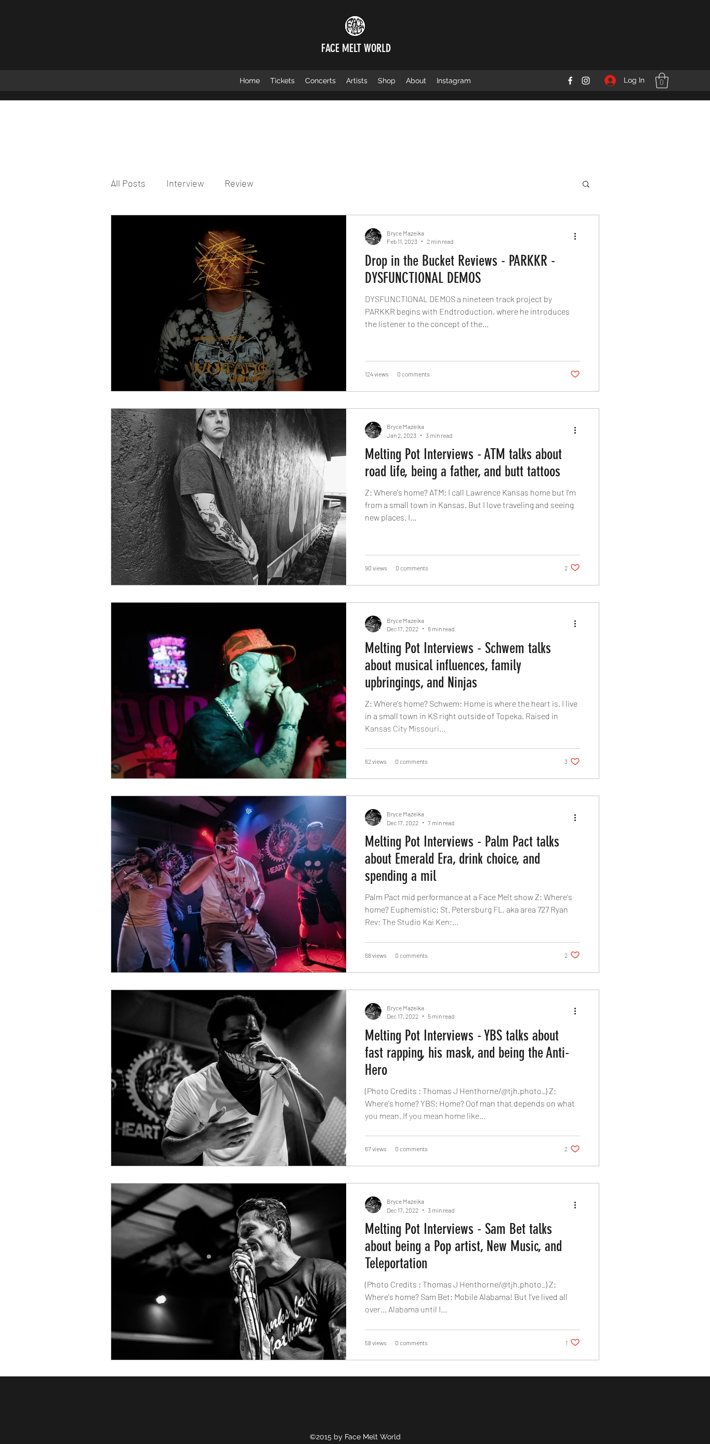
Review (239, 183)
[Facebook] (570, 80)
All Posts (128, 183)
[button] (661, 80)
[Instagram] (586, 80)
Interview (185, 183)
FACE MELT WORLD (356, 48)
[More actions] (578, 236)
